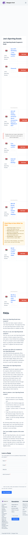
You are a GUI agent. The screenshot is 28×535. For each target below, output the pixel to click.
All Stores (25, 515)
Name (4, 460)
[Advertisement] (14, 20)
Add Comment (6, 474)
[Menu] (25, 2)
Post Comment (6, 492)
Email (4, 465)
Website (5, 469)
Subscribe (15, 519)
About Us (25, 504)
